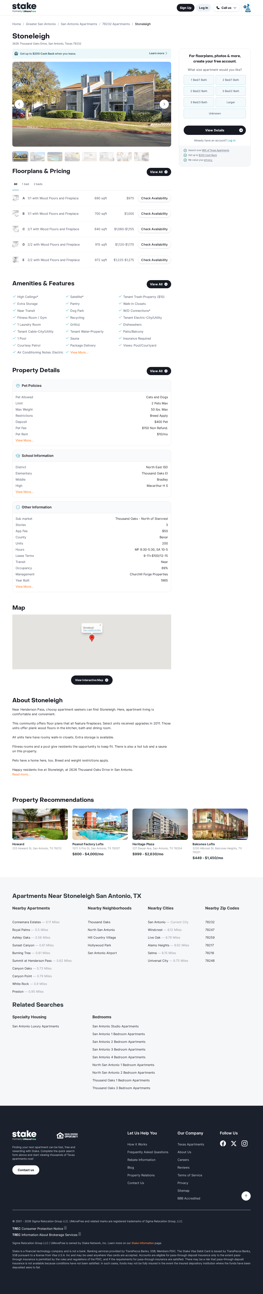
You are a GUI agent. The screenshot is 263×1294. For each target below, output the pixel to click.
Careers (183, 1160)
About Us (184, 1152)
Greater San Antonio (41, 24)
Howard (18, 844)
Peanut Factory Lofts (88, 844)
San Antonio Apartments (79, 24)
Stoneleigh (31, 36)
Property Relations (141, 1175)
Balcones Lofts (204, 844)
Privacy (183, 1183)
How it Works (137, 1144)
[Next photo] (164, 104)
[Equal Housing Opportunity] (67, 1135)
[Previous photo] (19, 104)
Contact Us (135, 1183)
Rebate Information (141, 1160)
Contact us (26, 1170)
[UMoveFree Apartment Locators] (24, 1135)
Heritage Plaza (143, 844)
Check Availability (154, 198)
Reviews (183, 1167)
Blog (130, 1167)
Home (16, 24)
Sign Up (185, 8)
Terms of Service (190, 1175)
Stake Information (143, 1243)
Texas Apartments (191, 1144)
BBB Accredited (189, 1198)
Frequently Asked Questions (147, 1152)
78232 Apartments (116, 24)
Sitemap (183, 1191)
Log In (203, 8)
